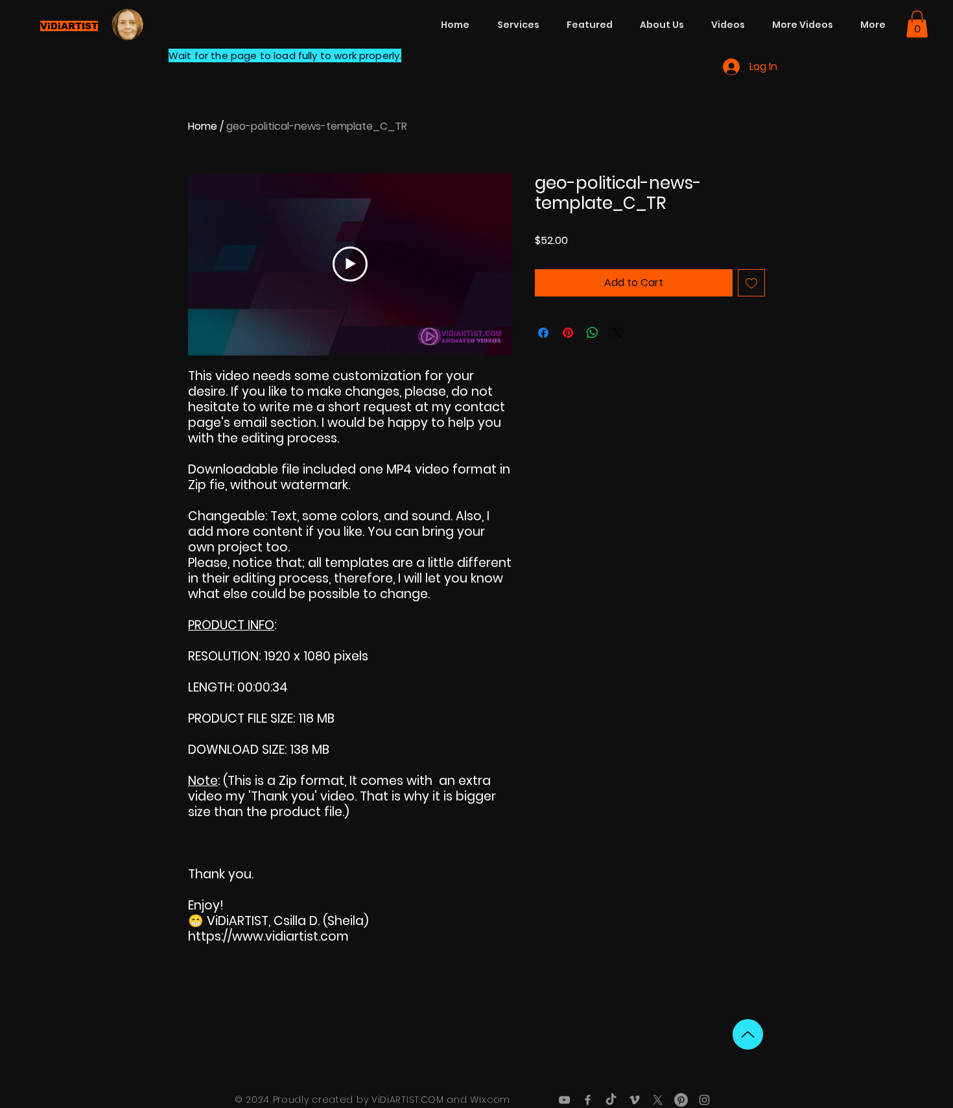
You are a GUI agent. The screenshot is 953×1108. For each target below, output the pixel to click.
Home (202, 126)
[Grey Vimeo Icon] (634, 1100)
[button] (917, 24)
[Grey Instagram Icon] (704, 1100)
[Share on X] (617, 333)
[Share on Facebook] (543, 333)
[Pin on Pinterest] (568, 333)
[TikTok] (611, 1100)
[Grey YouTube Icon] (564, 1100)
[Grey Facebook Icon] (587, 1100)
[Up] (748, 1034)
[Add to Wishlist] (751, 282)
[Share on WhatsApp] (592, 333)
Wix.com (490, 1099)
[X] (658, 1100)
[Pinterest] (681, 1100)
